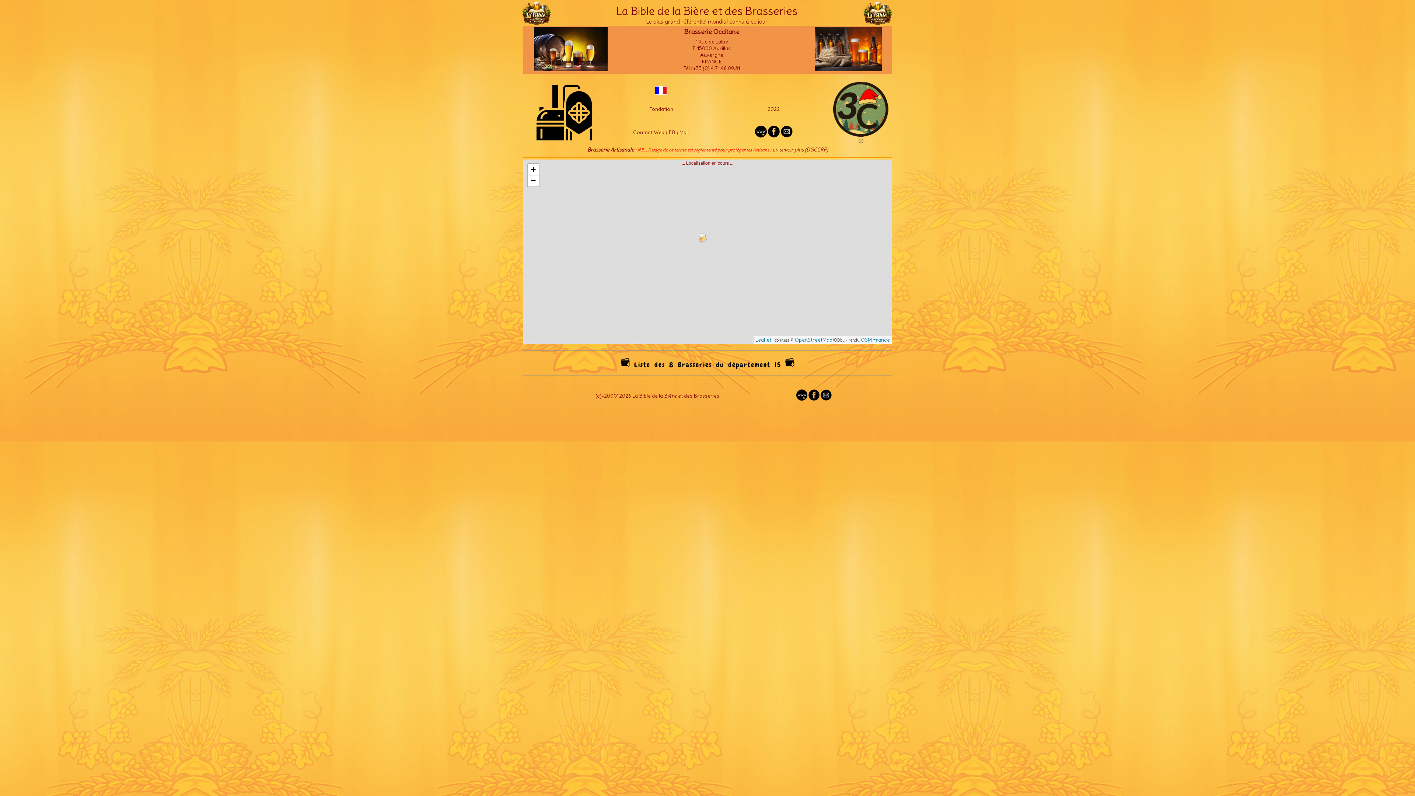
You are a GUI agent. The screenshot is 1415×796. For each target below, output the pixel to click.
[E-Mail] (787, 135)
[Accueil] (536, 22)
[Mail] (826, 398)
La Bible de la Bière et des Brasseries (706, 11)
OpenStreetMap (813, 339)
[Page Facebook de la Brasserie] (774, 135)
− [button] (533, 180)
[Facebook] (814, 398)
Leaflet (763, 339)
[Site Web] (801, 398)
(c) (598, 395)
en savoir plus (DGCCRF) (800, 149)
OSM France (875, 339)
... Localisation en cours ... (710, 251)
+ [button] (533, 169)
